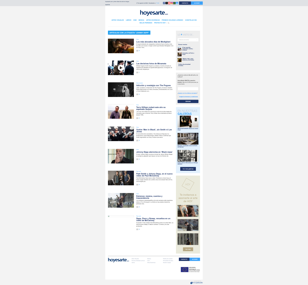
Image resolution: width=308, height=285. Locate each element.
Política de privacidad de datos (184, 65)
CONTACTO (185, 3)
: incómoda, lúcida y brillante (187, 49)
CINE (135, 20)
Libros (133, 262)
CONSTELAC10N (191, 20)
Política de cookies (168, 258)
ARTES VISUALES (117, 20)
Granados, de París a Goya (188, 53)
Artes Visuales (135, 258)
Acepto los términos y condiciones (188, 96)
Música (149, 258)
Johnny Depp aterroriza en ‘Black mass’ (154, 151)
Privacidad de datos (168, 260)
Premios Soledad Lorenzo (138, 260)
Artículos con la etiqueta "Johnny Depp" (129, 32)
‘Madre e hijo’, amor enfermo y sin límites (188, 59)
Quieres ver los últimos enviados (187, 93)
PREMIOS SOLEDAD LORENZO (172, 20)
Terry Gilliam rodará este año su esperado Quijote (151, 108)
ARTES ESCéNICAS (153, 20)
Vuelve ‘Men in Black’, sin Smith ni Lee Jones (154, 130)
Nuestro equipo (167, 262)
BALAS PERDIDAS (146, 23)
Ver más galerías (188, 169)
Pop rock (138, 171)
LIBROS (128, 20)
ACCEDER (197, 3)
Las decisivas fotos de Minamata (151, 63)
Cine (137, 39)
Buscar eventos (182, 44)
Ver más (188, 249)
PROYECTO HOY (160, 23)
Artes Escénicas (151, 262)
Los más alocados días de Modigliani (153, 41)
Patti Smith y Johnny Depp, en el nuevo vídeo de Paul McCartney (154, 174)
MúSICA (141, 20)
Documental (139, 83)
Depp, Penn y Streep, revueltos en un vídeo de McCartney (153, 219)
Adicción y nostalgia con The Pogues (153, 85)
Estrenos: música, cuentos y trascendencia (149, 197)
